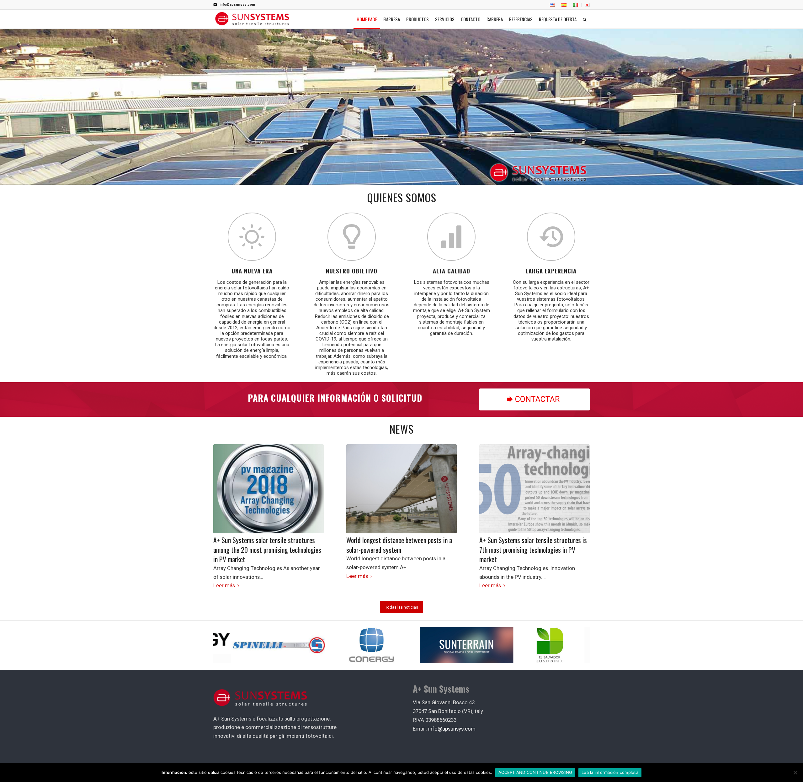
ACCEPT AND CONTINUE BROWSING (535, 772)
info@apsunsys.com (237, 5)
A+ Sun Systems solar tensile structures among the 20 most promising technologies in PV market (267, 549)
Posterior (580, 499)
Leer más (224, 585)
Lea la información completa (610, 772)
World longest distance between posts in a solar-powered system (399, 545)
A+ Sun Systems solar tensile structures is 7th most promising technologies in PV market (533, 549)
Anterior (222, 499)
